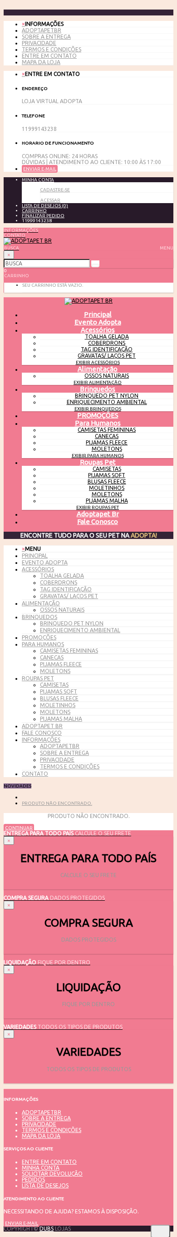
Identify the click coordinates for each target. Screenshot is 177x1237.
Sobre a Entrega (46, 37)
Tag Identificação (107, 349)
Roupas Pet (98, 462)
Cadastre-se (55, 189)
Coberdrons (106, 343)
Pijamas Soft (106, 475)
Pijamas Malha (107, 501)
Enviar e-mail (21, 1223)
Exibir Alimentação (98, 382)
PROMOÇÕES (97, 415)
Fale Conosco (97, 521)
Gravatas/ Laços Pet (107, 356)
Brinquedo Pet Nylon (106, 396)
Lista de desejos (45, 1185)
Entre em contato (49, 56)
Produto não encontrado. (57, 803)
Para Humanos (98, 423)
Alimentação (98, 369)
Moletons (107, 449)
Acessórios (98, 330)
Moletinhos (106, 488)
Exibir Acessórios (98, 362)
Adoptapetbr (41, 30)
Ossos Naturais (106, 376)
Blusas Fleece (107, 481)
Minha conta (40, 1168)
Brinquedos (97, 389)
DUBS (46, 1229)
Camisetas (107, 469)
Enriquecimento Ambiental (107, 402)
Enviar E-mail (39, 168)
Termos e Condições (51, 49)
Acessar (50, 200)
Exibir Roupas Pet (97, 507)
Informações (41, 740)
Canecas (106, 436)
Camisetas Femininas (107, 430)
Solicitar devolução (52, 1174)
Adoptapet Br (98, 514)
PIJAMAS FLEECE (107, 442)
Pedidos (33, 1179)
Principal (35, 556)
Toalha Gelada (107, 336)
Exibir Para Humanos (98, 455)
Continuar (19, 827)
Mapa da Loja (41, 62)
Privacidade (39, 43)
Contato (35, 774)
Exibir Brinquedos (97, 408)
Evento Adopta (97, 322)
